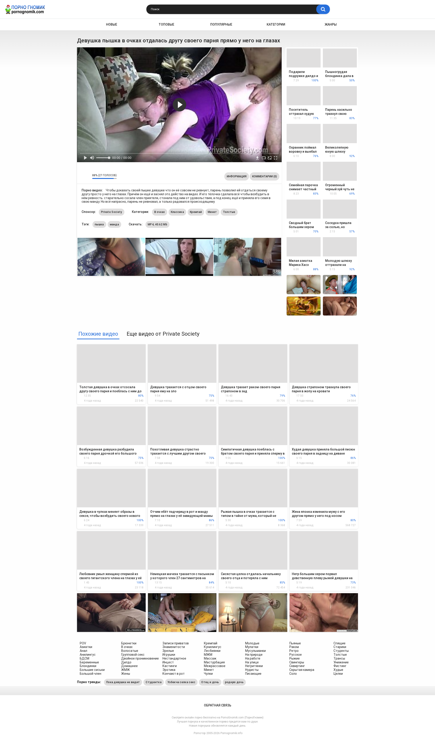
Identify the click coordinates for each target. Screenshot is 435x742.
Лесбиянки (212, 651)
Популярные (221, 24)
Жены (125, 673)
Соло (293, 673)
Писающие (253, 673)
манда (114, 224)
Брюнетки (128, 643)
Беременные (89, 662)
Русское (295, 654)
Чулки (208, 673)
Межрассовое (214, 666)
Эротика (168, 670)
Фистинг (340, 666)
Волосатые (129, 651)
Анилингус (88, 654)
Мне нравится (81, 176)
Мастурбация (214, 662)
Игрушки (168, 654)
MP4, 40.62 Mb (157, 224)
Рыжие (294, 658)
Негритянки (254, 666)
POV (83, 643)
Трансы (339, 658)
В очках (159, 212)
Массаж (210, 658)
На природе (254, 654)
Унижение (341, 662)
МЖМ (208, 654)
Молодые (252, 643)
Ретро (294, 651)
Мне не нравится (87, 176)
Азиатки (86, 647)
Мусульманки (255, 651)
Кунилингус (212, 647)
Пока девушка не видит (123, 682)
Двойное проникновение (140, 658)
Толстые (229, 212)
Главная (80, 24)
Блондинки (88, 666)
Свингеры (296, 662)
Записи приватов (175, 643)
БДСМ (84, 658)
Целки (338, 673)
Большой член (90, 673)
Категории (276, 24)
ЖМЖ (125, 670)
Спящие (340, 643)
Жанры (331, 24)
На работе (252, 658)
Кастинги (169, 666)
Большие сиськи (92, 670)
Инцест (168, 662)
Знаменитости (173, 647)
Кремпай (196, 212)
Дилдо (126, 662)
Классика (177, 212)
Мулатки (251, 647)
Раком (294, 647)
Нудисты (252, 670)
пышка (99, 224)
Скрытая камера (301, 670)
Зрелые (168, 651)
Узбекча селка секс (181, 682)
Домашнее (129, 666)
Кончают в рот (173, 673)
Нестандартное (174, 658)
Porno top (199, 733)
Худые (338, 670)
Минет (212, 212)
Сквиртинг (297, 666)
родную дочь (234, 682)
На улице (252, 662)
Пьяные (295, 643)
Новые (111, 24)
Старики (340, 647)
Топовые (166, 24)
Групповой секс (133, 654)
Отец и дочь (210, 682)
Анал (83, 651)
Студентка (154, 682)
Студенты (341, 651)
